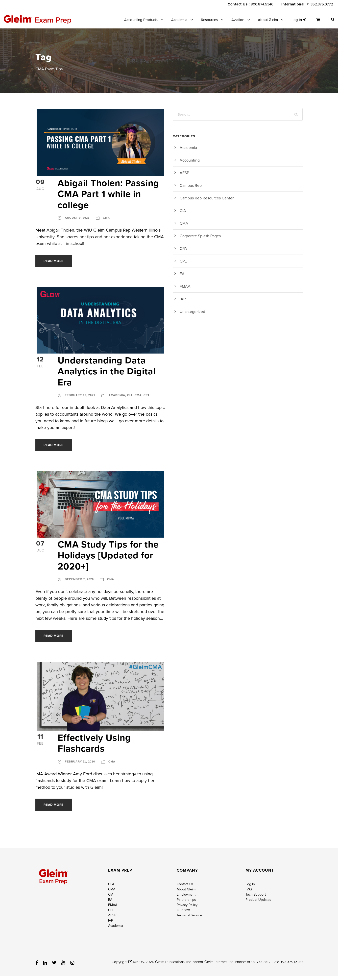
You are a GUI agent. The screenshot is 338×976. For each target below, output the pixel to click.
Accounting (190, 160)
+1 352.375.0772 (320, 4)
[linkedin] (45, 962)
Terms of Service (189, 915)
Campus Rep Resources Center (207, 198)
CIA (130, 395)
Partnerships (186, 899)
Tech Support (255, 894)
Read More (54, 261)
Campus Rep (191, 185)
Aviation (237, 19)
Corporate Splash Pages (200, 235)
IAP (183, 299)
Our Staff (183, 909)
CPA (147, 395)
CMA (106, 217)
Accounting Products (141, 19)
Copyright (120, 961)
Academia (179, 19)
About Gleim (268, 19)
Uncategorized (192, 311)
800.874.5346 (262, 4)
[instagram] (72, 962)
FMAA (185, 286)
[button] (332, 19)
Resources (209, 19)
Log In (250, 883)
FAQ (248, 889)
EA (182, 273)
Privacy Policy (187, 904)
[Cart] (319, 22)
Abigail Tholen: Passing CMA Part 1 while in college (108, 194)
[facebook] (36, 962)
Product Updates (258, 899)
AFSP (184, 172)
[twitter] (54, 962)
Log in (297, 19)
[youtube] (63, 962)
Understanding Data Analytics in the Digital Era (107, 371)
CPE (183, 261)
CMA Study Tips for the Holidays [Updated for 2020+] (108, 555)
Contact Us (185, 883)
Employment (186, 894)
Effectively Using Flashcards (94, 743)
